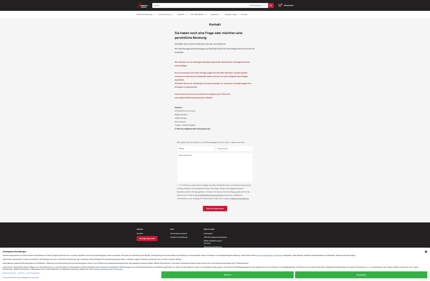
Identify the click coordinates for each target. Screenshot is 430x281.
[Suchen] (271, 5)
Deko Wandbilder (197, 14)
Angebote (214, 14)
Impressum (208, 233)
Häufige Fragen (231, 14)
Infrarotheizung (164, 14)
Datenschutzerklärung (213, 247)
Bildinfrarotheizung (144, 14)
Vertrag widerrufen (147, 238)
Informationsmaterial (178, 233)
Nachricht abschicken (215, 208)
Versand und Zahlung (178, 237)
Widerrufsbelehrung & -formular (213, 242)
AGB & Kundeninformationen (215, 237)
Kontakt (244, 14)
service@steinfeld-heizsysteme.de (209, 195)
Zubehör (180, 14)
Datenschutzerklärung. (240, 198)
